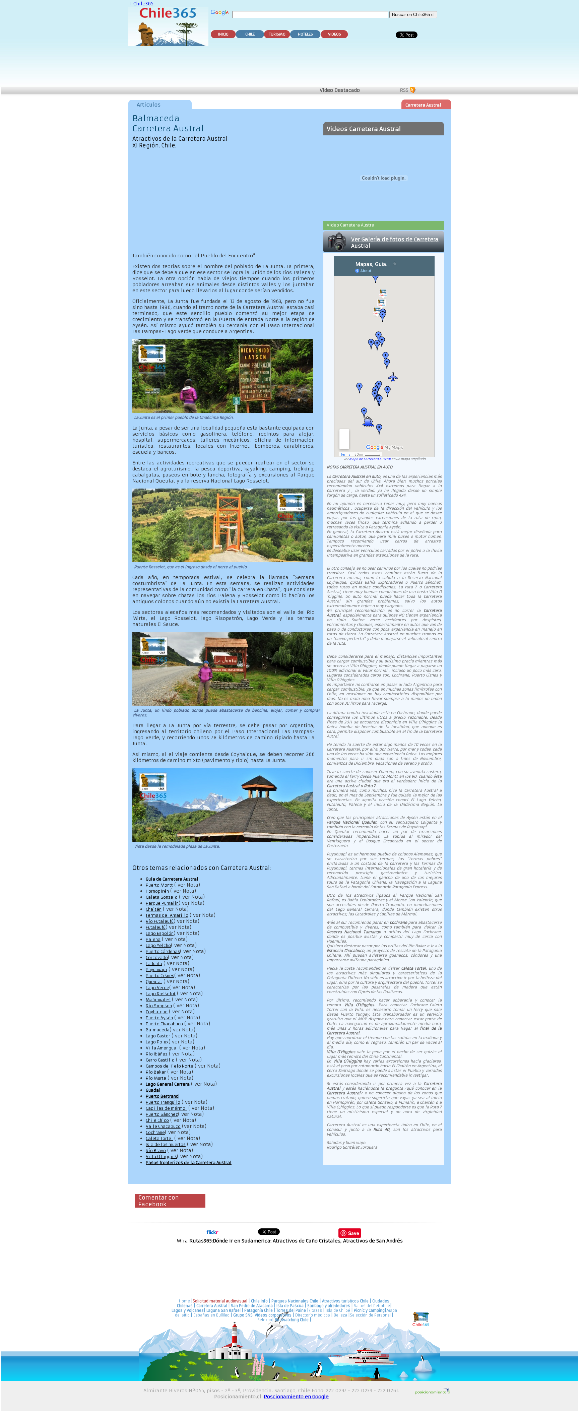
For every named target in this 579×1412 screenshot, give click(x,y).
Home (184, 1301)
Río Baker (156, 1072)
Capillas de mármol (166, 1108)
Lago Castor (158, 1035)
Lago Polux (157, 1041)
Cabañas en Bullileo (211, 1315)
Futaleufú (156, 927)
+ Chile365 (140, 4)
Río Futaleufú (160, 921)
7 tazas (315, 1310)
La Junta (154, 963)
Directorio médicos (312, 1315)
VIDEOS (334, 34)
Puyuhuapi (156, 969)
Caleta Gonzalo (162, 897)
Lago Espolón (160, 933)
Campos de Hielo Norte (169, 1066)
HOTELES (305, 34)
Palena (153, 939)
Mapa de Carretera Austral (370, 459)
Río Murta (156, 1078)
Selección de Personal (370, 1315)
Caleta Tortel (159, 1138)
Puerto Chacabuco (164, 1023)
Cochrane (155, 1132)
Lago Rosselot (161, 993)
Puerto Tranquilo (163, 1102)
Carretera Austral (423, 105)
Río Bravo (156, 1150)
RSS (404, 90)
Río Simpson (159, 1005)
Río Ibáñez (157, 1053)
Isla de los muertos (166, 1144)
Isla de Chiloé (338, 1310)
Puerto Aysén (159, 1017)
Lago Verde (157, 987)
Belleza (340, 1315)
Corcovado (157, 957)
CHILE (250, 34)
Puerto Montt (159, 885)
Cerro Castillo (160, 1060)
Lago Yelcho (158, 945)
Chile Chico (157, 1120)
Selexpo (264, 1320)
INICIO (223, 34)
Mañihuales (158, 999)
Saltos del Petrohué (372, 1305)
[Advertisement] (290, 68)
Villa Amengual (162, 1047)
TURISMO (277, 34)
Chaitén (154, 909)
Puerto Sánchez (162, 1114)
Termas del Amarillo (167, 915)
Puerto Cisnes (160, 975)
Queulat (154, 981)
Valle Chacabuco (163, 1126)
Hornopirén (157, 891)
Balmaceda (158, 1029)
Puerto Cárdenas (163, 951)
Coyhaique (157, 1011)
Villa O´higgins (161, 1156)
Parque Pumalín (162, 903)
